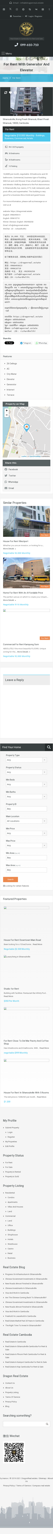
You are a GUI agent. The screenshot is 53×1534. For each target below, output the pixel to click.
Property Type (13, 755)
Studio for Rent (11, 988)
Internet (10, 390)
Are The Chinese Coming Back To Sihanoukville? (26, 1297)
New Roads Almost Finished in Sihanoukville (24, 1283)
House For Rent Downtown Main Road (22, 940)
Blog (7, 1406)
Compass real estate (41, 1486)
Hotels (10, 1239)
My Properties (11, 1141)
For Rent (16, 78)
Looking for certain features (17, 886)
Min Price (10, 828)
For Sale (8, 1167)
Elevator (11, 379)
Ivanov (5, 1478)
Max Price (10, 841)
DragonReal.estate (29, 1478)
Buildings (12, 1230)
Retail (10, 1253)
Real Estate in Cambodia (15, 1342)
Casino (11, 1249)
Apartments (13, 1202)
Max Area (13, 865)
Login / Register (35, 16)
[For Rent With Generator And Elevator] (27, 428)
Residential (10, 1193)
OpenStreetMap (35, 456)
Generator (11, 384)
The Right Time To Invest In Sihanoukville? (23, 1325)
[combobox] (26, 759)
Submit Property (12, 1128)
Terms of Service (12, 1397)
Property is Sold (12, 1176)
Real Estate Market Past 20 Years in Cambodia (24, 1321)
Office (10, 1225)
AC (8, 369)
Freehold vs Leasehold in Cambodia (20, 1316)
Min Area (13, 853)
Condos (11, 1197)
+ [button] (7, 410)
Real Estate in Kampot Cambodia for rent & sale (26, 1362)
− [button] (7, 415)
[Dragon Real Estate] (26, 29)
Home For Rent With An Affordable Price (23, 592)
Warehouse (12, 1244)
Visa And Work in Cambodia (17, 1293)
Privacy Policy (11, 1402)
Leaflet (23, 456)
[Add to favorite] (10, 94)
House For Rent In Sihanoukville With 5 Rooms (26, 1092)
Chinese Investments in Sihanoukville (21, 1288)
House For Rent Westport (15, 541)
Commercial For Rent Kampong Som (21, 644)
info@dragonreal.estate (32, 2)
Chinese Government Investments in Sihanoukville (26, 1279)
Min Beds (10, 780)
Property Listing (12, 1392)
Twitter (12, 476)
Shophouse (13, 1235)
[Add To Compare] (5, 93)
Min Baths (11, 792)
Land (10, 1211)
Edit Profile (9, 1146)
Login (10, 1132)
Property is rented (13, 1172)
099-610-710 (29, 45)
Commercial (10, 1216)
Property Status (13, 767)
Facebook (13, 469)
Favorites (17, 16)
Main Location (12, 816)
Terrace (10, 395)
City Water (12, 374)
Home (5, 78)
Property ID (11, 804)
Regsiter (11, 1137)
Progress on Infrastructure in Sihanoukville (23, 1274)
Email (11, 488)
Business (11, 1258)
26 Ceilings (12, 363)
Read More (37, 944)
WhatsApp (13, 482)
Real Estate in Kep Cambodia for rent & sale (24, 1367)
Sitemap (42, 1478)
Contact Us (10, 1383)
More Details (9, 548)
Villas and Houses (15, 1207)
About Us (9, 1388)
